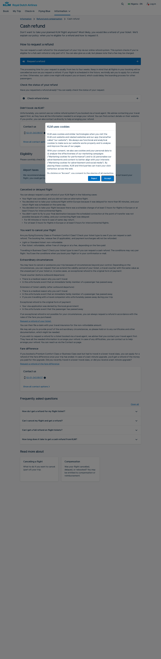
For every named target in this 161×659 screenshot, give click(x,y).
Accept (107, 178)
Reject (94, 178)
